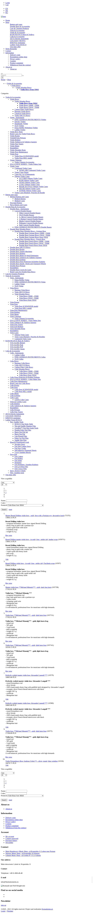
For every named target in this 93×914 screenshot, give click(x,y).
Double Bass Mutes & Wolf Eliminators (24, 256)
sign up (3, 905)
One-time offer (15, 47)
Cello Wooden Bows (22, 369)
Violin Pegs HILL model (23, 158)
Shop (7, 22)
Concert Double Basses (23, 211)
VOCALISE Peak (16, 345)
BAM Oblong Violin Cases (29, 180)
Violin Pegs (14, 154)
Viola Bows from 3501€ (27, 300)
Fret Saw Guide (20, 448)
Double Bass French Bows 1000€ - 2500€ (34, 241)
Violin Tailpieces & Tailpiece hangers (23, 142)
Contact (8, 51)
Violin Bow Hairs (16, 132)
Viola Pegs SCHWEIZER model (26, 306)
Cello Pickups (15, 410)
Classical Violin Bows (22, 113)
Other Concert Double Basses (29, 213)
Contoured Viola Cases (23, 339)
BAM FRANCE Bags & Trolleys (22, 35)
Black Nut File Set (21, 432)
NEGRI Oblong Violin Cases (29, 189)
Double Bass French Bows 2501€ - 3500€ (34, 243)
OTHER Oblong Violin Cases (30, 191)
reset (10, 509)
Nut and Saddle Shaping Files (25, 426)
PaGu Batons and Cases (18, 205)
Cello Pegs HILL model (23, 392)
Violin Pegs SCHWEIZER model (27, 156)
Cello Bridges (15, 404)
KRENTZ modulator (17, 43)
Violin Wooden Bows (23, 88)
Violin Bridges (15, 140)
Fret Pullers (19, 458)
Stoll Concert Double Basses (29, 225)
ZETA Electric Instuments (19, 39)
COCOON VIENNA (18, 41)
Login (7, 3)
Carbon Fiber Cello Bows (24, 367)
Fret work (13, 454)
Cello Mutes (14, 394)
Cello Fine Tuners (16, 412)
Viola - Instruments (17, 278)
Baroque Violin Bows (22, 111)
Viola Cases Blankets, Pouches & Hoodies (30, 337)
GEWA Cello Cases (22, 400)
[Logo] (3, 16)
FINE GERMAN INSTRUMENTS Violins (30, 120)
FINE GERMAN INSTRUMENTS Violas (30, 282)
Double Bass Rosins (17, 249)
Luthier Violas (20, 284)
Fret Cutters (19, 456)
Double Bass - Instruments (19, 209)
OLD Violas (19, 286)
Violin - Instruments (17, 118)
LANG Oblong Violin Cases (29, 184)
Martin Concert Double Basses (30, 221)
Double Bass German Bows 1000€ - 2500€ (34, 233)
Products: (4, 505)
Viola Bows (14, 288)
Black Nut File (20, 434)
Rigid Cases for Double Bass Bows (22, 272)
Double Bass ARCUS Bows (20, 247)
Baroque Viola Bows (22, 290)
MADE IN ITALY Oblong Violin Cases (33, 187)
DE (6, 11)
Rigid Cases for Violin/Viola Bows (22, 134)
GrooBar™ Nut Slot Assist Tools (26, 428)
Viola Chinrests (15, 316)
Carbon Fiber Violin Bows (24, 109)
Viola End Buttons (16, 327)
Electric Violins (20, 122)
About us (8, 67)
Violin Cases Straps (21, 172)
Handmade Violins (21, 124)
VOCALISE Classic (17, 349)
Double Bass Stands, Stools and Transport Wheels (28, 264)
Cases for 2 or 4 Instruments (25, 174)
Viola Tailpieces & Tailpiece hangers (23, 322)
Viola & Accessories (17, 30)
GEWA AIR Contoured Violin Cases (32, 170)
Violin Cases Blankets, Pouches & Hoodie (30, 193)
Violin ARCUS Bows (22, 115)
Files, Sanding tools (17, 473)
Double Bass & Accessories (20, 26)
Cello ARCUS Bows (22, 365)
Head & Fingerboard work (19, 442)
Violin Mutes (14, 146)
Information (9, 53)
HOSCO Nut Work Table (24, 424)
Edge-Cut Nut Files (21, 438)
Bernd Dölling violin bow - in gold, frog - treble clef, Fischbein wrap (30, 563)
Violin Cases (14, 166)
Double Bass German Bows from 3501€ (33, 237)
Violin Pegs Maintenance (19, 152)
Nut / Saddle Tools (16, 422)
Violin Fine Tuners (16, 144)
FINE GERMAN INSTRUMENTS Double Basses (33, 227)
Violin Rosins (15, 136)
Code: (3, 503)
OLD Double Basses (26, 215)
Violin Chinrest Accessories (24, 162)
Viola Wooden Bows (22, 294)
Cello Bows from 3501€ (27, 375)
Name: (3, 501)
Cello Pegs (14, 387)
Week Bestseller (11, 49)
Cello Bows (14, 361)
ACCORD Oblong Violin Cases (30, 178)
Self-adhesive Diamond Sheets (25, 450)
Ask (6, 559)
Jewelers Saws (20, 444)
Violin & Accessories (17, 32)
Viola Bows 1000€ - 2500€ (29, 296)
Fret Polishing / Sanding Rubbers (26, 465)
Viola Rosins (14, 302)
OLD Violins (19, 126)
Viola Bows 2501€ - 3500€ (29, 298)
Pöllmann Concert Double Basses (31, 223)
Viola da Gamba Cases (18, 402)
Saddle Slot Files (21, 440)
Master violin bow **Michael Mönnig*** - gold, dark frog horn (28, 587)
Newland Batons (16, 203)
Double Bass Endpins (18, 260)
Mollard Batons (20, 199)
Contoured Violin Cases (23, 168)
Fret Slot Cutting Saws (23, 446)
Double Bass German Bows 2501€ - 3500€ (34, 235)
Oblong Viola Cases (22, 335)
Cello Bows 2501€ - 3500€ (29, 373)
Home (7, 20)
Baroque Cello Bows (22, 363)
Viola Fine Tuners (16, 325)
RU (6, 13)
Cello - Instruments (17, 353)
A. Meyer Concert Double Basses (31, 217)
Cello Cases (14, 398)
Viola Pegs (14, 304)
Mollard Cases (20, 201)
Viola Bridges (15, 312)
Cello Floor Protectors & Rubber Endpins (25, 377)
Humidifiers (14, 148)
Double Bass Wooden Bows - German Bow (30, 231)
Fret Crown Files (21, 469)
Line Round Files (21, 436)
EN (6, 9)
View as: (4, 479)
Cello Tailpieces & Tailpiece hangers (23, 406)
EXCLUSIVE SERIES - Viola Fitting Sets (25, 320)
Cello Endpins (15, 396)
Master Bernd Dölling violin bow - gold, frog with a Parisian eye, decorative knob (34, 516)
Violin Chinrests (16, 160)
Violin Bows (15, 85)
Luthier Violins (20, 130)
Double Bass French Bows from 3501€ (33, 245)
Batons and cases (16, 24)
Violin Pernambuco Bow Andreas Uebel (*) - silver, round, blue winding (31, 761)
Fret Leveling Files (21, 467)
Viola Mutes (14, 314)
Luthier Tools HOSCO (18, 45)
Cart (7, 5)
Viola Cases (14, 333)
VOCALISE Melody (17, 343)
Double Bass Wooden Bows (20, 229)
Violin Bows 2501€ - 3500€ (29, 107)
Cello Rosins (14, 385)
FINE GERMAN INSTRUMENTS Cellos (30, 357)
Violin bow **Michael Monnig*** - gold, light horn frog (25, 615)
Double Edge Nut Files (23, 430)
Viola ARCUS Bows (22, 292)
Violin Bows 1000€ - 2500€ (29, 105)
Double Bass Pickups (17, 266)
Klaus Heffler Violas (22, 280)
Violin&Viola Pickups (18, 138)
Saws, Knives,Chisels (18, 471)
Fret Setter (18, 461)
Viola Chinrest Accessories (24, 318)
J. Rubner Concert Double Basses (31, 219)
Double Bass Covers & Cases (20, 270)
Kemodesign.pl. (47, 909)
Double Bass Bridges (17, 253)
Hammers (18, 463)
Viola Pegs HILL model (23, 308)
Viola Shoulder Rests (17, 329)
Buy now (8, 535)
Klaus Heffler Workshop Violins (26, 128)
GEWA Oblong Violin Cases (29, 182)
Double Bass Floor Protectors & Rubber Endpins (27, 262)
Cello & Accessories (17, 37)
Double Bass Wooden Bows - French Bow (30, 239)
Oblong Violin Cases (22, 176)
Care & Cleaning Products (19, 28)
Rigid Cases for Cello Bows (20, 383)
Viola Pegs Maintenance (18, 310)
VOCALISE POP (16, 347)
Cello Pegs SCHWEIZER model (26, 389)
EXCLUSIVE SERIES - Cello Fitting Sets (25, 379)
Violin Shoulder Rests (18, 150)
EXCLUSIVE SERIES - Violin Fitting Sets (25, 164)
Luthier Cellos (20, 355)
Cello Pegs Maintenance (18, 381)
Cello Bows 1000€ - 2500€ (29, 371)
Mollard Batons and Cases (19, 197)
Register (10, 911)
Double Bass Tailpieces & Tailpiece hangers (26, 258)
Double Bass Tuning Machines (21, 251)
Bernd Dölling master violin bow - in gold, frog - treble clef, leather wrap (31, 539)
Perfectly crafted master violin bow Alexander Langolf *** (26, 675)
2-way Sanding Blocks (23, 452)
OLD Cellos (19, 359)
